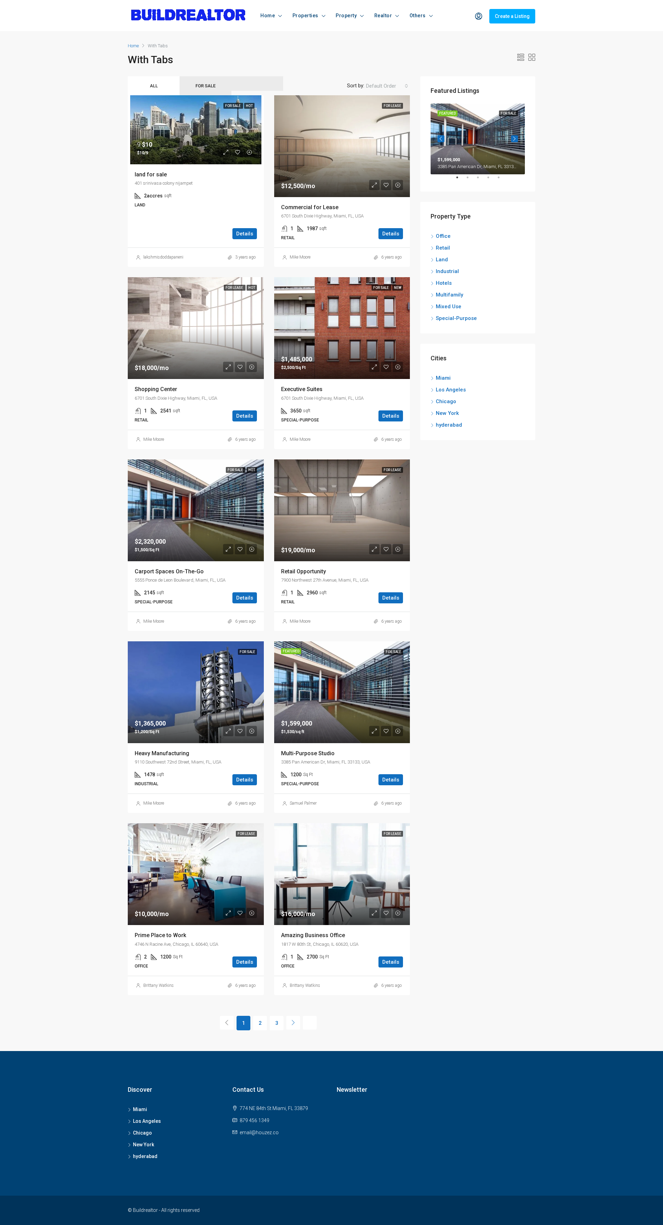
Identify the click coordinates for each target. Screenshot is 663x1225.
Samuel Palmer (303, 803)
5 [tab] (502, 180)
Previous (441, 138)
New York (447, 413)
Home (267, 15)
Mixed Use (448, 306)
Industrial (447, 271)
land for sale (151, 174)
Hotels (444, 283)
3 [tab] (481, 180)
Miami (443, 378)
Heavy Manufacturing (162, 753)
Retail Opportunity (303, 571)
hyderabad (449, 425)
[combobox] (387, 86)
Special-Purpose (456, 318)
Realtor (383, 15)
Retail (443, 248)
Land (442, 259)
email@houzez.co (259, 1132)
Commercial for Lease (309, 207)
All (154, 85)
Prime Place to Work (160, 935)
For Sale (205, 85)
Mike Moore (300, 257)
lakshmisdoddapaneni (163, 257)
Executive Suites (302, 389)
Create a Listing (512, 16)
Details (244, 234)
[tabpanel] (478, 139)
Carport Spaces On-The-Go (169, 571)
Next (514, 138)
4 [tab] (491, 180)
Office (443, 236)
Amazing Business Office (313, 935)
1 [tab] (460, 180)
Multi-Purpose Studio (308, 753)
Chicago (446, 401)
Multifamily (449, 295)
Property (346, 15)
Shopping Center (156, 389)
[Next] (293, 1023)
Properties (305, 15)
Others (418, 15)
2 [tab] (471, 180)
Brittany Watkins (158, 985)
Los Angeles (451, 390)
